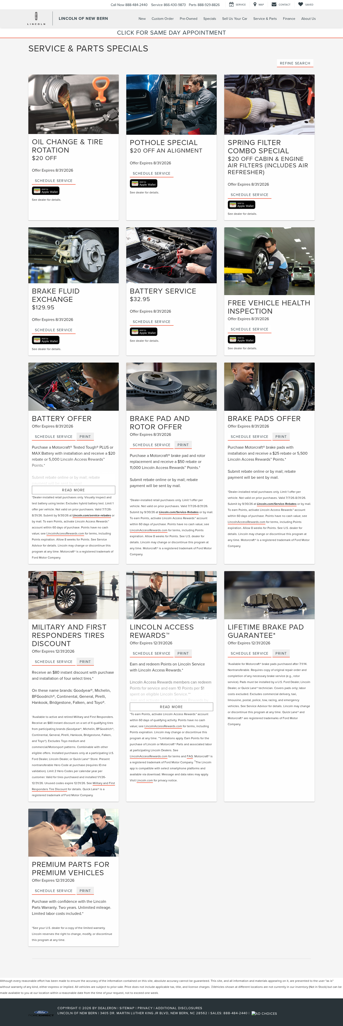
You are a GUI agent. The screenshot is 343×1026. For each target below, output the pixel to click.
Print (85, 436)
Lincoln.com (145, 780)
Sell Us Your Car (234, 18)
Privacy (145, 1008)
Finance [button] (289, 18)
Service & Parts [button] (265, 18)
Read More (73, 490)
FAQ (190, 756)
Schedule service (151, 321)
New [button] (142, 18)
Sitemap (127, 1008)
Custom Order (163, 18)
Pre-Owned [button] (188, 18)
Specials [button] (209, 18)
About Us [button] (308, 18)
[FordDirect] (41, 1012)
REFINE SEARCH (295, 63)
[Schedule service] (171, 255)
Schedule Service (54, 180)
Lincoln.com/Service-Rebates (179, 512)
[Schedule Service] (73, 104)
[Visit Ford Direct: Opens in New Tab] (265, 1013)
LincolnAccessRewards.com (65, 533)
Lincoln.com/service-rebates (92, 515)
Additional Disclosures (179, 1008)
